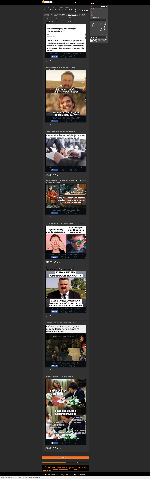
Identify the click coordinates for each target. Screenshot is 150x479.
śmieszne (63, 467)
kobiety (44, 467)
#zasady (52, 167)
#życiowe (70, 254)
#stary (63, 362)
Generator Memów (83, 2)
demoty (71, 469)
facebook (44, 470)
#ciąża (73, 117)
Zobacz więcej (96, 17)
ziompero (95, 39)
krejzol (93, 24)
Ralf (100, 40)
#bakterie (63, 167)
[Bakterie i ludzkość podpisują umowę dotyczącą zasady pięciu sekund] (65, 150)
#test (64, 117)
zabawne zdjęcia (47, 469)
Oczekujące (74, 2)
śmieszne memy (50, 467)
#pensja (59, 209)
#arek (62, 308)
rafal (93, 27)
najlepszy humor (55, 469)
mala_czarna (94, 30)
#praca (54, 117)
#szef (64, 209)
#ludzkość (74, 167)
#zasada (69, 167)
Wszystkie (105, 34)
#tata (59, 362)
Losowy (64, 2)
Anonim (93, 23)
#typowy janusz (73, 308)
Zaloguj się (47, 61)
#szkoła (51, 53)
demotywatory (50, 15)
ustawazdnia (93, 40)
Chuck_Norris (94, 31)
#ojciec (54, 362)
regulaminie (38, 477)
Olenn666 (92, 41)
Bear (93, 26)
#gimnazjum (57, 53)
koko (93, 25)
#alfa (52, 308)
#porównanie (52, 254)
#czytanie (64, 254)
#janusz (59, 117)
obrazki (63, 14)
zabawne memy (68, 467)
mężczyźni (80, 467)
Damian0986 (104, 40)
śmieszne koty (83, 469)
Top (58, 2)
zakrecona (94, 32)
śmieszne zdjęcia (81, 14)
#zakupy (59, 254)
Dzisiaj (101, 34)
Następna (64, 457)
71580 (101, 10)
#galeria (68, 362)
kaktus (93, 28)
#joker (68, 209)
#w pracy (73, 209)
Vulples (96, 41)
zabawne (85, 467)
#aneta (68, 117)
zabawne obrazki (58, 467)
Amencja (98, 40)
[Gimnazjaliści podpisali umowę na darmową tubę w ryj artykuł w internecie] (65, 38)
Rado (93, 29)
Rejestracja (92, 3)
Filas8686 (105, 39)
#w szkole (63, 53)
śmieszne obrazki (73, 15)
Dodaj (68, 2)
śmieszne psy (76, 469)
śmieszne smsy (49, 470)
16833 (101, 8)
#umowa (68, 53)
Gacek (91, 39)
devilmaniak (100, 39)
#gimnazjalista (75, 53)
